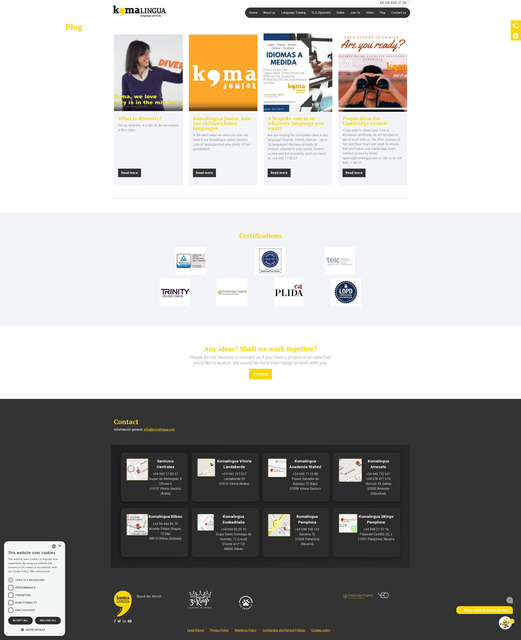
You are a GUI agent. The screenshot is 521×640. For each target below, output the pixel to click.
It (399, 3)
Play (382, 12)
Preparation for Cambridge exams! (365, 120)
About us (269, 12)
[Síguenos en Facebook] (115, 621)
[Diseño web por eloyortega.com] (392, 595)
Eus (394, 3)
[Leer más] (148, 72)
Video (370, 12)
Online (340, 12)
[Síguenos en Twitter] (119, 621)
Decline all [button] (48, 620)
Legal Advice (195, 630)
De (405, 3)
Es (382, 3)
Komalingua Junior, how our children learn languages (222, 123)
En (387, 3)
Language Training (293, 12)
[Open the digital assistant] (505, 622)
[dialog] (34, 588)
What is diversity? (140, 118)
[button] (34, 629)
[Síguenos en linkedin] (124, 621)
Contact (260, 374)
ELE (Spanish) (321, 12)
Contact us (398, 12)
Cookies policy (320, 630)
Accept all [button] (20, 620)
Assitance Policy (245, 630)
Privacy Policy (219, 630)
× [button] (59, 546)
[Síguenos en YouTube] (130, 621)
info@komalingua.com (159, 429)
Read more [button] (129, 173)
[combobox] (54, 546)
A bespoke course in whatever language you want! (296, 123)
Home (253, 12)
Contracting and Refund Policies (284, 630)
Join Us (355, 12)
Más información (40, 571)
